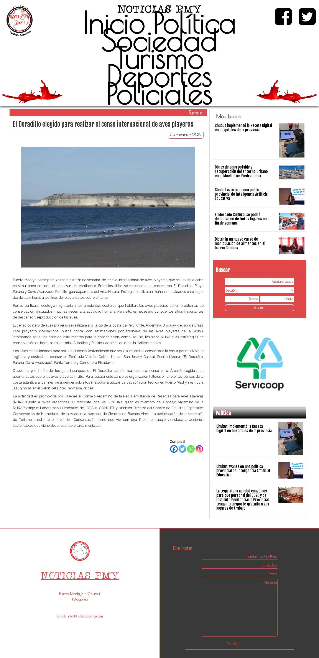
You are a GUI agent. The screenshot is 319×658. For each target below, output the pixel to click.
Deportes (159, 75)
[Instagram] (199, 449)
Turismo (159, 57)
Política (194, 22)
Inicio (114, 22)
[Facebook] (174, 449)
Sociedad (159, 39)
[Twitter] (182, 449)
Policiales (160, 93)
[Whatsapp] (191, 449)
